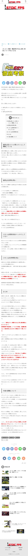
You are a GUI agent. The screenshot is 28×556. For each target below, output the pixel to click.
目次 (13, 117)
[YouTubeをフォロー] (14, 458)
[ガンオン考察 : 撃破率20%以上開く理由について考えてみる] (12, 83)
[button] (25, 285)
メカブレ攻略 (7, 547)
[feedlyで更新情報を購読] (18, 458)
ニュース (18, 437)
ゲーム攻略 (12, 437)
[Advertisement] (14, 27)
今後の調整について (12, 136)
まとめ (9, 134)
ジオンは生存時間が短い (13, 131)
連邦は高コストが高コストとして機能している (13, 122)
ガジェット (7, 549)
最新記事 (20, 547)
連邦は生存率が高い (12, 125)
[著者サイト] (4, 458)
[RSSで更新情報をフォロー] (23, 458)
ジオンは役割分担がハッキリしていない (13, 128)
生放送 (20, 549)
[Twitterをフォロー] (9, 458)
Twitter (14, 551)
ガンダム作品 (5, 437)
